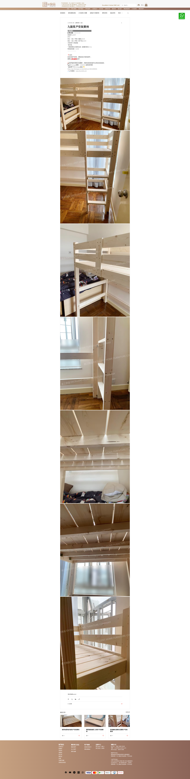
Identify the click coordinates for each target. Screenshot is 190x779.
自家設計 (61, 746)
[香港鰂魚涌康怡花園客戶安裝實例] (119, 721)
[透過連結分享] (79, 699)
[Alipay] (108, 772)
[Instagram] (74, 772)
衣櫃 (60, 760)
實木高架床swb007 (72, 694)
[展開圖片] (95, 104)
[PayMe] (120, 772)
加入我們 (73, 749)
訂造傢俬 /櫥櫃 (83, 13)
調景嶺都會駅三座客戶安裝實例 (94, 730)
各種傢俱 (62, 13)
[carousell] (78, 772)
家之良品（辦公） (100, 746)
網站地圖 (73, 751)
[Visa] (88, 772)
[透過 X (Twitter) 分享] (72, 699)
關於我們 (73, 747)
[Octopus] (114, 772)
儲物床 (60, 752)
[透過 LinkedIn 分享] (75, 699)
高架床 (60, 750)
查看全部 (128, 712)
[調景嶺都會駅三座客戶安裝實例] (95, 721)
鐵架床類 (112, 13)
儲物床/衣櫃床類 (94, 13)
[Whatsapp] (83, 772)
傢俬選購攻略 (72, 13)
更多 (119, 13)
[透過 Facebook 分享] (68, 699)
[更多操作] (121, 23)
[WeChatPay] (101, 772)
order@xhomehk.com (120, 748)
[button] (146, 4)
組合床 (60, 754)
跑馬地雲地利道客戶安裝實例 (70, 729)
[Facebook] (66, 772)
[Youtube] (70, 772)
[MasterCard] (95, 772)
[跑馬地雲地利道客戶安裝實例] (71, 721)
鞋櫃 (63, 760)
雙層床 (60, 748)
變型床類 (104, 13)
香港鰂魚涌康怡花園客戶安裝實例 (119, 730)
